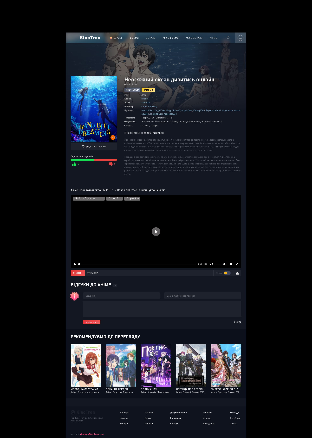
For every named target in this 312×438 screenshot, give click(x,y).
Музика (206, 418)
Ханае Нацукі (170, 113)
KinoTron (90, 37)
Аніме (213, 37)
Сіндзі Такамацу (149, 106)
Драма (148, 418)
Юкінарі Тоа (199, 110)
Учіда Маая (227, 110)
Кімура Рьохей (173, 110)
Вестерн (123, 423)
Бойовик (124, 418)
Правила (237, 321)
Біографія (124, 412)
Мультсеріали (194, 37)
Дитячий (149, 423)
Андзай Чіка (147, 110)
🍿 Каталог (116, 37)
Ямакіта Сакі (156, 113)
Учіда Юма (160, 110)
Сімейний (235, 418)
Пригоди (234, 412)
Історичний (176, 418)
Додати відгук (92, 321)
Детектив (149, 412)
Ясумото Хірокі (213, 110)
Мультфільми (171, 37)
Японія (144, 98)
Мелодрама (208, 423)
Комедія (145, 102)
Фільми (134, 37)
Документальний (178, 412)
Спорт (233, 423)
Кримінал (207, 412)
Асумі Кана (186, 110)
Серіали (151, 37)
